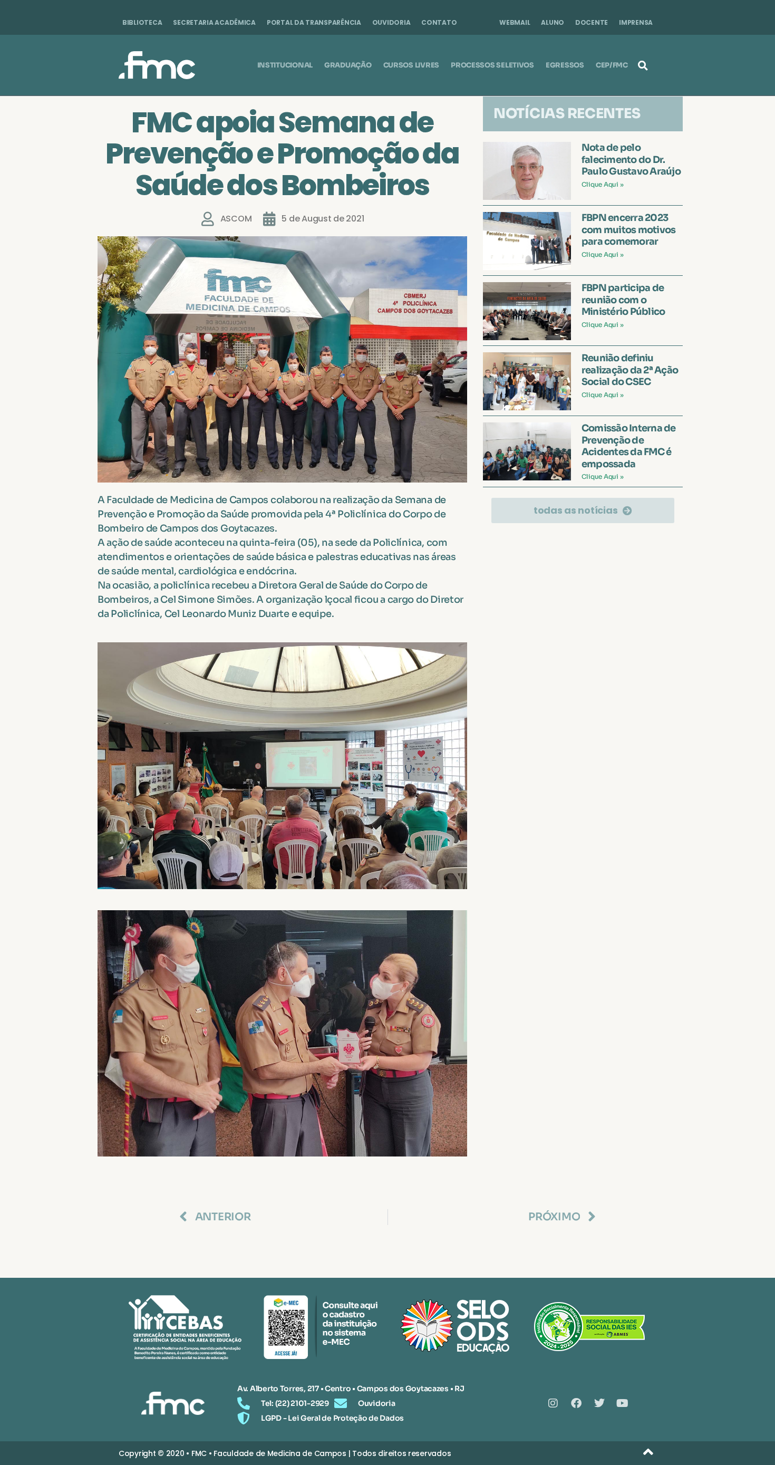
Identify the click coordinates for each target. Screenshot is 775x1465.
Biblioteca (142, 22)
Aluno (552, 22)
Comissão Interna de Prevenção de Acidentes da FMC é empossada (629, 446)
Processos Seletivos (492, 65)
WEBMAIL (514, 22)
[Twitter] (599, 1403)
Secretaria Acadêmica (214, 22)
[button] (643, 65)
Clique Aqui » (603, 184)
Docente (591, 22)
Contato (439, 22)
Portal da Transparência (314, 22)
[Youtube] (622, 1403)
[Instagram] (553, 1403)
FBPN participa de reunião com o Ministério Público (623, 299)
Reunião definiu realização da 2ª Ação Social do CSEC (630, 370)
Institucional (285, 65)
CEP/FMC (612, 65)
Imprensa (636, 22)
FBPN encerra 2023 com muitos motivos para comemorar (629, 229)
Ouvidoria (391, 22)
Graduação (348, 65)
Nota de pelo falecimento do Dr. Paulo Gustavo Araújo (631, 159)
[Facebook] (576, 1403)
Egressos (565, 65)
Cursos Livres (411, 65)
